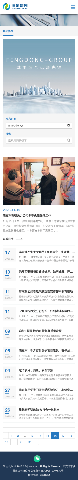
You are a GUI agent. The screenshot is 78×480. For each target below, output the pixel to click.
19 (6, 442)
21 (21, 442)
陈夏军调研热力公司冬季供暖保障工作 (27, 215)
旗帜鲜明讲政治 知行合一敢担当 (39, 409)
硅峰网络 (45, 475)
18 (70, 435)
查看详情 (8, 239)
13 (32, 435)
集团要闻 (8, 31)
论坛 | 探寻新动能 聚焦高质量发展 (40, 331)
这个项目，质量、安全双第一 (37, 370)
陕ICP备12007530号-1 (53, 470)
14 (39, 435)
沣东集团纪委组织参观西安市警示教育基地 (46, 291)
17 (63, 435)
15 (47, 435)
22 (29, 442)
